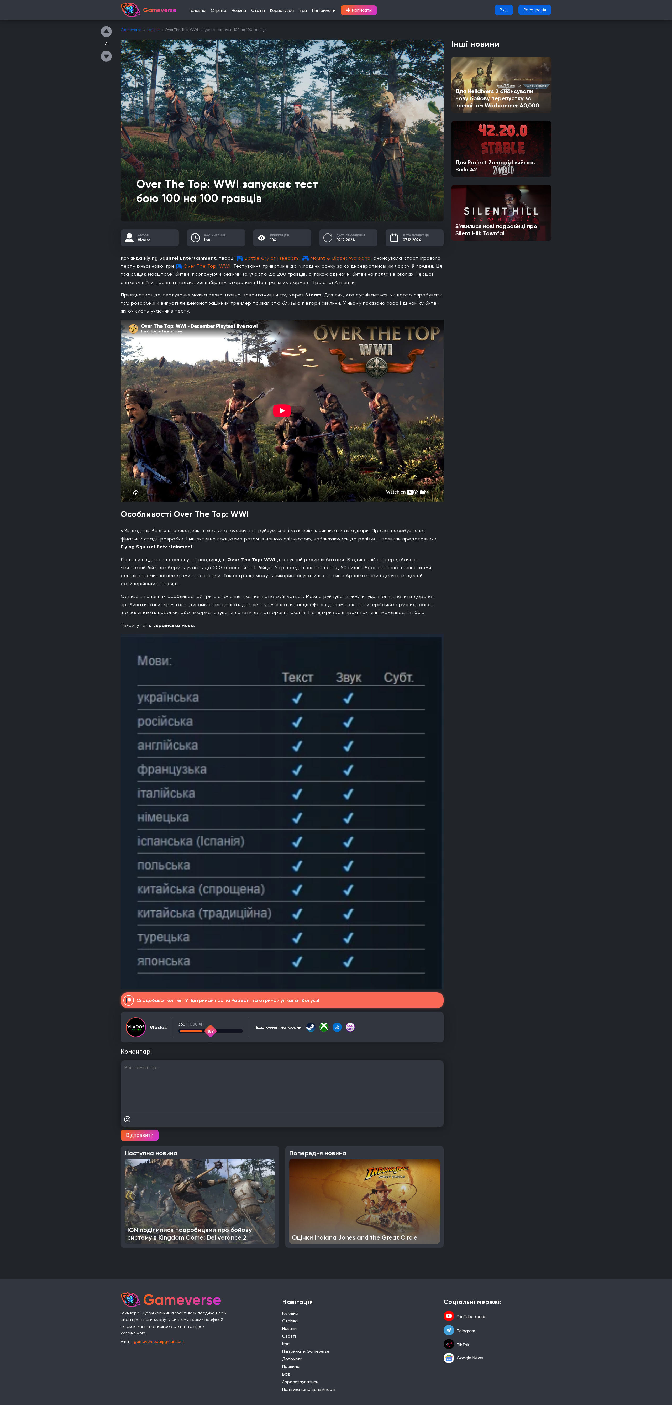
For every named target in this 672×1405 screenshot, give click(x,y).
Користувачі (282, 10)
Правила (291, 1366)
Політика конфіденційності (308, 1389)
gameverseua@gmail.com (159, 1341)
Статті (258, 10)
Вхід (504, 9)
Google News (470, 1357)
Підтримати (323, 10)
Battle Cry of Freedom (271, 258)
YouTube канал (471, 1316)
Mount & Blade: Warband (340, 258)
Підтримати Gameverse (305, 1351)
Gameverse (131, 30)
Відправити (139, 1135)
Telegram (466, 1330)
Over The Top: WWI (206, 266)
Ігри (303, 10)
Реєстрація (535, 9)
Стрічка (218, 10)
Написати (359, 10)
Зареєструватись (300, 1381)
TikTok (463, 1344)
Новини (239, 10)
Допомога (292, 1358)
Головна (198, 10)
